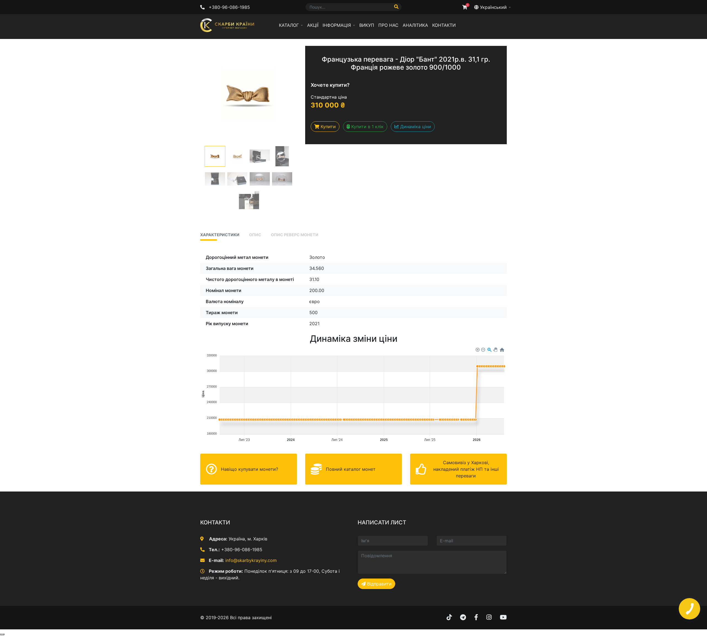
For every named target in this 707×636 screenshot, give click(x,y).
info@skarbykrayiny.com (251, 560)
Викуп (366, 25)
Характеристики (219, 234)
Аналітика (415, 25)
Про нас (388, 25)
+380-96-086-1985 (229, 7)
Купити (327, 126)
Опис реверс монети (294, 234)
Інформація (337, 25)
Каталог (289, 25)
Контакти (444, 25)
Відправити (379, 584)
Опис (255, 234)
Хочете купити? (330, 85)
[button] (215, 156)
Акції (312, 25)
